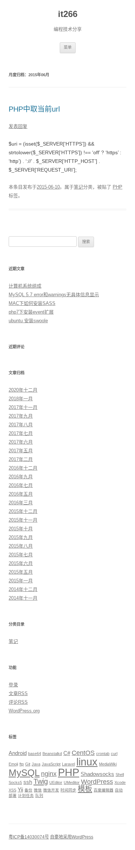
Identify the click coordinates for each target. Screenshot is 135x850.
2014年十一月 (23, 598)
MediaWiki (108, 764)
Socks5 (15, 782)
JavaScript (51, 764)
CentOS (83, 752)
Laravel (68, 764)
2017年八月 (21, 424)
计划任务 (26, 795)
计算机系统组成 (25, 286)
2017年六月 (21, 442)
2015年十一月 (23, 520)
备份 (28, 790)
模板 (85, 789)
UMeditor (72, 782)
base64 (34, 753)
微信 (38, 790)
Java (36, 764)
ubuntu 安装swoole (28, 320)
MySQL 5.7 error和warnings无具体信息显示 (54, 294)
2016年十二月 (23, 468)
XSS (12, 790)
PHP (117, 187)
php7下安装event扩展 (31, 312)
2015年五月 (21, 572)
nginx (49, 773)
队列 (39, 795)
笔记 (78, 187)
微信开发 (51, 790)
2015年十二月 (23, 511)
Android (18, 753)
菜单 (68, 47)
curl (114, 753)
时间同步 (68, 790)
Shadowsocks (97, 774)
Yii (20, 789)
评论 (18, 702)
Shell (120, 774)
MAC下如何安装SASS (32, 303)
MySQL (24, 772)
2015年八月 (21, 546)
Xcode (120, 782)
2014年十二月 (23, 589)
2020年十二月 (23, 390)
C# (66, 753)
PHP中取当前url (34, 109)
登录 (13, 684)
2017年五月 (21, 450)
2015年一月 (21, 580)
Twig (40, 781)
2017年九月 (21, 416)
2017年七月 (21, 433)
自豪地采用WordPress (71, 837)
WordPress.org (24, 710)
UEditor (55, 782)
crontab (102, 753)
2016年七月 (21, 485)
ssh (27, 782)
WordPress (97, 781)
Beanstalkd (52, 753)
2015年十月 (21, 528)
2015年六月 (21, 563)
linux (87, 762)
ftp (21, 764)
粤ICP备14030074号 (29, 837)
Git (27, 764)
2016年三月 (21, 502)
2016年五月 (21, 494)
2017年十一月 (23, 407)
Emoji (13, 764)
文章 (18, 693)
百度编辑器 (103, 790)
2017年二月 (21, 459)
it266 (67, 14)
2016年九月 (21, 476)
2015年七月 (21, 554)
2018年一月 (21, 398)
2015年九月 (21, 537)
